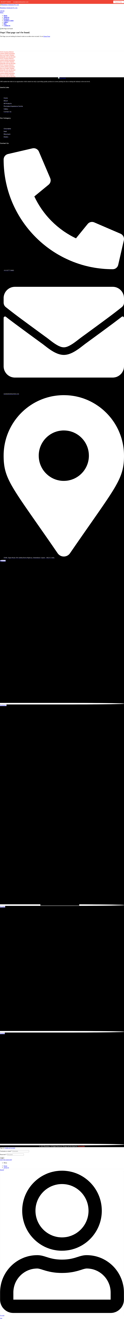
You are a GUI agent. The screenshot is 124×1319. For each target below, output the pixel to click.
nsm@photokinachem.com (20, 2)
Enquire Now (118, 2)
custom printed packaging (7, 53)
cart (1, 1318)
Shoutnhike (81, 1146)
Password (3, 1154)
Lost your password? (6, 1159)
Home (5, 1166)
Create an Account (9, 1148)
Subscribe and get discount (7, 56)
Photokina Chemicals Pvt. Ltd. (9, 8)
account (2, 1315)
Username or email (6, 1151)
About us (6, 1167)
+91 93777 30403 (6, 2)
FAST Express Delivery (7, 52)
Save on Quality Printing (7, 55)
